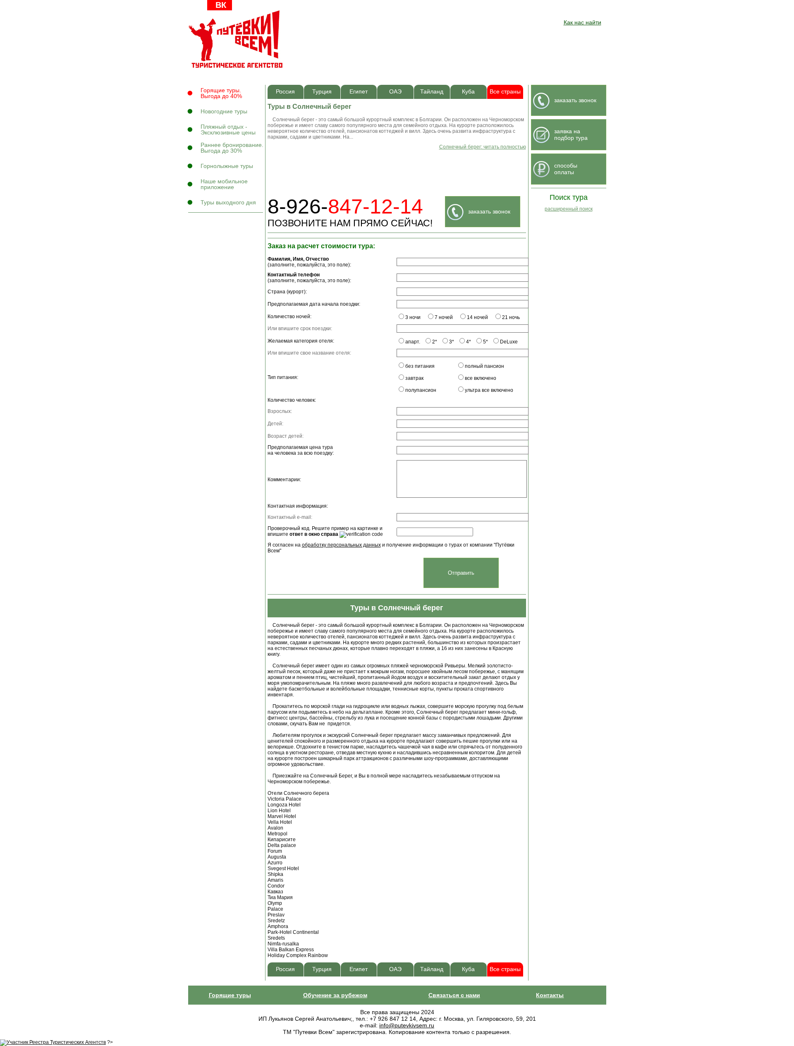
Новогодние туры (224, 111)
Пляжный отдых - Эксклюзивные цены (228, 129)
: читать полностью (482, 147)
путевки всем (236, 39)
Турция (322, 92)
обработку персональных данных (341, 545)
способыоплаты (565, 168)
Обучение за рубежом (335, 995)
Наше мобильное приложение (224, 184)
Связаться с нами (454, 995)
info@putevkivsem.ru (406, 1025)
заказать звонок (489, 211)
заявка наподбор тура (571, 134)
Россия (285, 92)
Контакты (550, 995)
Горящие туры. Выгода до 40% (221, 93)
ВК (220, 5)
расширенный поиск (569, 209)
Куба (468, 92)
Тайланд (431, 92)
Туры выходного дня (228, 202)
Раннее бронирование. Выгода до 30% (232, 148)
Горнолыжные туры (227, 166)
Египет (358, 92)
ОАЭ (395, 92)
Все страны (505, 92)
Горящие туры (230, 995)
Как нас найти (582, 22)
